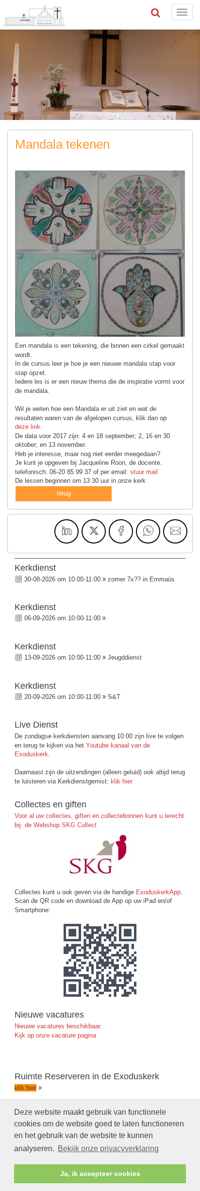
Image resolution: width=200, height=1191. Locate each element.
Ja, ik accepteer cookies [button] (100, 1173)
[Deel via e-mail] (175, 531)
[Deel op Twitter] (94, 531)
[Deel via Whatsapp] (148, 531)
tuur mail (145, 472)
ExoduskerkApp (158, 892)
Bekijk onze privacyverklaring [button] (108, 1148)
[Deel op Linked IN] (66, 531)
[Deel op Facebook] (121, 531)
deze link (27, 426)
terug (64, 493)
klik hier (122, 781)
